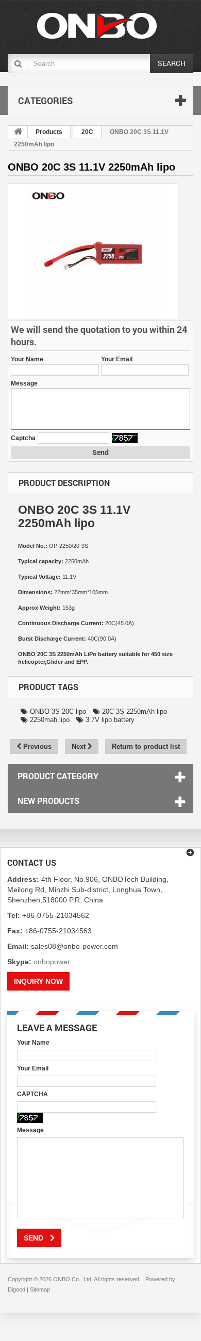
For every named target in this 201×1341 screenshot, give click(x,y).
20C (87, 132)
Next (80, 746)
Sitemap (40, 1289)
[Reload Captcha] (125, 438)
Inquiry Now (38, 981)
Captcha (23, 438)
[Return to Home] (18, 132)
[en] (97, 26)
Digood (16, 1289)
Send (100, 452)
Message (24, 383)
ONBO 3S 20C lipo (57, 711)
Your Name (27, 359)
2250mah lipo (49, 720)
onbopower (52, 962)
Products (49, 132)
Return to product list (146, 746)
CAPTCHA (32, 1094)
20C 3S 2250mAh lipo (133, 711)
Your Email (116, 359)
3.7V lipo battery (109, 720)
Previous (36, 746)
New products (48, 800)
